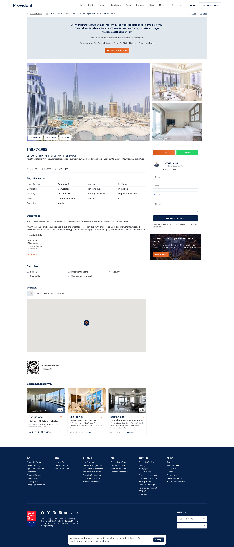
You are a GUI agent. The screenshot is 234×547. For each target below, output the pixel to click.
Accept (159, 539)
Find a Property (52, 14)
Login (192, 5)
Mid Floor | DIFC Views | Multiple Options (43, 421)
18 (37, 137)
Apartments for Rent (60, 14)
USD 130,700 (117, 417)
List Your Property (210, 5)
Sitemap (72, 519)
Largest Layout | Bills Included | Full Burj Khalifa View (85, 420)
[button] (86, 323)
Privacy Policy (158, 227)
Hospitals (61, 293)
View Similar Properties (117, 50)
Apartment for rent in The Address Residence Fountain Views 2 (55, 159)
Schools (37, 293)
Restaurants (49, 293)
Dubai (142, 159)
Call (165, 152)
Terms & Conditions (187, 224)
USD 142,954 (76, 417)
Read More (32, 255)
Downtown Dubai (67, 14)
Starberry (49, 526)
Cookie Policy (102, 541)
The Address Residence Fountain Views (74, 14)
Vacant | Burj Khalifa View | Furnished (126, 420)
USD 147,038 (36, 417)
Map (30, 293)
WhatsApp (189, 152)
